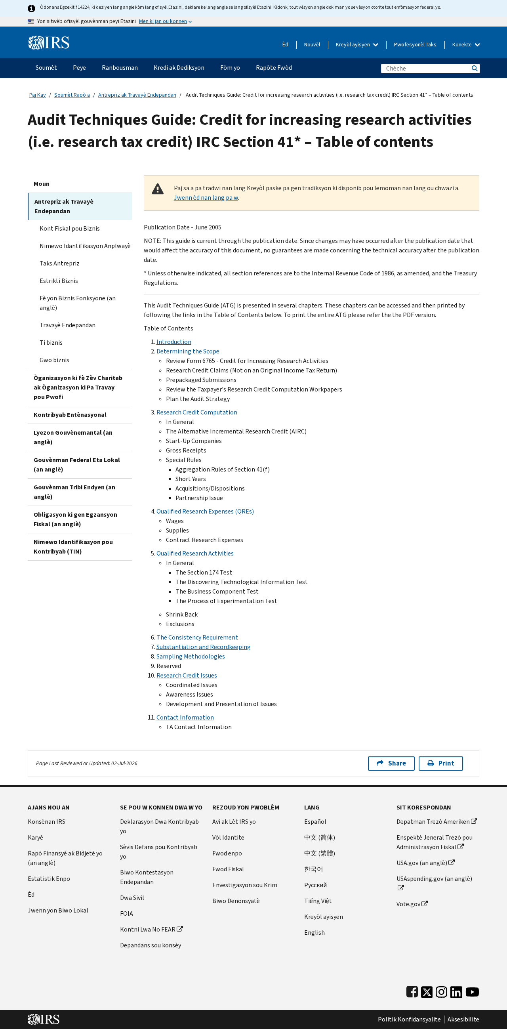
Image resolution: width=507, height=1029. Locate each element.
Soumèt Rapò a (72, 95)
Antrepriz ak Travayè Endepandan (137, 95)
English (314, 932)
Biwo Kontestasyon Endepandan (146, 877)
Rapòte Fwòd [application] (274, 67)
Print (446, 763)
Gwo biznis (54, 360)
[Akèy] (49, 39)
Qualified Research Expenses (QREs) (205, 511)
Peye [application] (79, 67)
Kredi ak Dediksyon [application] (179, 67)
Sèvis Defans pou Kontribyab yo (158, 852)
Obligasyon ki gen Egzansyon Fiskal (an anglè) (75, 519)
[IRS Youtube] (472, 990)
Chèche (474, 68)
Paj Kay (37, 95)
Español (315, 821)
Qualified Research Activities (195, 553)
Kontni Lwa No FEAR (147, 929)
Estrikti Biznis (59, 281)
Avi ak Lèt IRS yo (234, 821)
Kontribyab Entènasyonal (70, 414)
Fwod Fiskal (228, 869)
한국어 (313, 869)
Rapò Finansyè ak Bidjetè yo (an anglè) (65, 858)
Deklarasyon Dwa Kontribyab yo (159, 826)
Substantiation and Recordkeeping (203, 647)
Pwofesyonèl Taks (415, 44)
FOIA (126, 913)
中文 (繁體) (319, 853)
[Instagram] (441, 990)
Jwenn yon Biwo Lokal (58, 910)
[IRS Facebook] (412, 990)
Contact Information (185, 717)
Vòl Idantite (228, 837)
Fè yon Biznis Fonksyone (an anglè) (78, 303)
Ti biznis (51, 342)
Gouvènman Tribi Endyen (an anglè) (74, 492)
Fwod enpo (227, 853)
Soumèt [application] (46, 67)
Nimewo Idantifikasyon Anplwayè (85, 246)
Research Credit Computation (196, 412)
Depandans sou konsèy (150, 945)
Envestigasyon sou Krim (244, 885)
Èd (285, 44)
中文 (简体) (319, 837)
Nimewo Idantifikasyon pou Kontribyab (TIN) (73, 547)
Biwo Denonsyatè (236, 901)
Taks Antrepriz (60, 263)
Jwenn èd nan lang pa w (206, 197)
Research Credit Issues (186, 675)
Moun (42, 183)
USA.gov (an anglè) (421, 863)
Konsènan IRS (46, 821)
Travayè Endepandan (67, 325)
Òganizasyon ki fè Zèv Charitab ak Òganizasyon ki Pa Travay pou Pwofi (78, 387)
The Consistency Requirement (197, 637)
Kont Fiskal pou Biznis (70, 228)
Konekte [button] (462, 44)
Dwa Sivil (132, 897)
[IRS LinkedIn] (456, 990)
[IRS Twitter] (427, 990)
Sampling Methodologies (190, 656)
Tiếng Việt (318, 901)
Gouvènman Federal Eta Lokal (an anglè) (77, 464)
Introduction (173, 342)
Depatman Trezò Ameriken (433, 821)
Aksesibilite (463, 1019)
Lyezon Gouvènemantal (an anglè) (73, 437)
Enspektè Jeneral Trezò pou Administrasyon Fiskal (434, 842)
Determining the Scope (187, 351)
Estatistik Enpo (49, 878)
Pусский (315, 885)
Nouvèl (312, 44)
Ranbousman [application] (120, 67)
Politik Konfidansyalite (409, 1019)
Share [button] (397, 763)
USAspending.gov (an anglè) (434, 878)
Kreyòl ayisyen (353, 44)
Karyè (35, 837)
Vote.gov (408, 904)
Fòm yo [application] (230, 67)
